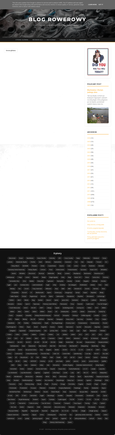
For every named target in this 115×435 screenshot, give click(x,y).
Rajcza (104, 388)
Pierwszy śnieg (29, 384)
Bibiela (26, 300)
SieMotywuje (10, 277)
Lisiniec (28, 277)
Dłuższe (48, 300)
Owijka (104, 319)
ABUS (19, 300)
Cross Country (69, 258)
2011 (88, 191)
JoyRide (104, 361)
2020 (88, 159)
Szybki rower (90, 304)
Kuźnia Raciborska (74, 369)
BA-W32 (20, 342)
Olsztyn (24, 296)
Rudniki (60, 327)
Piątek (46, 323)
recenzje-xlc (80, 308)
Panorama (12, 384)
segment (63, 418)
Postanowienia (82, 323)
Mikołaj (25, 319)
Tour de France (46, 403)
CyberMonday (78, 353)
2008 (88, 202)
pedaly (27, 418)
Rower (21, 258)
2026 (88, 138)
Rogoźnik (44, 327)
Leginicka (37, 372)
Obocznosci (31, 273)
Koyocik (52, 369)
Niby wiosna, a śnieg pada (95, 224)
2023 (88, 148)
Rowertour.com (98, 273)
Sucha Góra (96, 277)
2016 (88, 173)
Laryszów (102, 369)
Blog (103, 346)
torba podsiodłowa (80, 418)
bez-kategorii (72, 285)
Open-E (27, 304)
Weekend (96, 258)
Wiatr (38, 407)
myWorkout (10, 418)
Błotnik (57, 350)
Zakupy (49, 308)
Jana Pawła (59, 361)
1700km (42, 334)
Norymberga (60, 380)
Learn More (92, 4)
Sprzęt (105, 395)
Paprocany (36, 304)
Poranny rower (70, 323)
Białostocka (32, 346)
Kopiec (85, 292)
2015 (88, 177)
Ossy (97, 319)
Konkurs (30, 369)
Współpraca (77, 273)
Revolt (36, 327)
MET (78, 372)
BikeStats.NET (73, 346)
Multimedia (51, 273)
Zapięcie (104, 411)
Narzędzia (11, 304)
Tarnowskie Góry (14, 281)
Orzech (27, 288)
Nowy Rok (40, 281)
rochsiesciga (100, 296)
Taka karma (21, 403)
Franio (11, 315)
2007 (88, 205)
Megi (69, 277)
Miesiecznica (29, 376)
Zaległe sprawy (93, 411)
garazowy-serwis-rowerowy (84, 415)
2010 (88, 194)
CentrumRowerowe (31, 353)
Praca (50, 269)
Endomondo (91, 311)
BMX (69, 288)
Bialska (32, 281)
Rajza (28, 327)
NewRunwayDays (27, 380)
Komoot (56, 315)
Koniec (22, 369)
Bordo (20, 350)
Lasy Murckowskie (26, 372)
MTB (10, 319)
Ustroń (25, 308)
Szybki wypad (62, 399)
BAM (63, 288)
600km (35, 311)
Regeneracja (33, 296)
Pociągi (63, 384)
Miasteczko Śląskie (21, 262)
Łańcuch (91, 418)
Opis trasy (80, 319)
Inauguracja (68, 292)
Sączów (79, 327)
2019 (88, 163)
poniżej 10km (54, 331)
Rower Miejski (55, 392)
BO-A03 (37, 342)
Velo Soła (13, 407)
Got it (101, 4)
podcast (55, 418)
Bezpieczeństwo (103, 342)
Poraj (72, 304)
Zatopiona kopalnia (34, 331)
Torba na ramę (33, 403)
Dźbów (82, 311)
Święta (44, 277)
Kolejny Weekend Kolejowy (43, 315)
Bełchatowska (14, 346)
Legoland (46, 372)
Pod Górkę (72, 384)
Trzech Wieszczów (14, 308)
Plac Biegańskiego (57, 323)
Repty (78, 258)
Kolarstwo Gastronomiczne (84, 365)
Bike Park (52, 346)
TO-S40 (97, 399)
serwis (76, 266)
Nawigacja (60, 319)
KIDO (12, 365)
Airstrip (85, 338)
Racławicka (95, 388)
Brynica (62, 266)
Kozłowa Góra (24, 285)
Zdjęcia (34, 415)
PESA (106, 380)
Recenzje (41, 273)
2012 (88, 187)
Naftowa (41, 319)
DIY (56, 311)
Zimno (42, 415)
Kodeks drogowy (68, 365)
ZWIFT (41, 308)
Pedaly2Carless (36, 323)
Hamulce (95, 288)
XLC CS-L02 (65, 411)
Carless (9, 353)
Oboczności (12, 258)
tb (70, 418)
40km (19, 311)
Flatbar (44, 357)
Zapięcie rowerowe (13, 415)
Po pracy (54, 384)
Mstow (72, 376)
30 (22, 338)
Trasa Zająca (77, 403)
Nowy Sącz (71, 380)
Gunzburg (104, 357)
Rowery (52, 327)
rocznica (64, 331)
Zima (24, 281)
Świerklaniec (30, 258)
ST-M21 (24, 395)
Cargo (105, 350)
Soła (98, 395)
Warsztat (101, 266)
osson (20, 418)
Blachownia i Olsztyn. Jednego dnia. (95, 91)
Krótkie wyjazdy (85, 315)
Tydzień (102, 403)
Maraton (35, 277)
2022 (88, 152)
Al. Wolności (94, 338)
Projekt (104, 384)
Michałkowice (18, 376)
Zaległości (12, 331)
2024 (88, 145)
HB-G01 (18, 361)
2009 (88, 198)
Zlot (45, 331)
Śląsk (84, 331)
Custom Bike (66, 353)
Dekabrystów (65, 311)
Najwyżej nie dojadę (102, 376)
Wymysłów (60, 281)
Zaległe (83, 411)
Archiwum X (10, 342)
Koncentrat (13, 369)
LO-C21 (85, 369)
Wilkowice (48, 288)
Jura (15, 285)
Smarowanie (79, 395)
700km (60, 338)
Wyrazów (44, 411)
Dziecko (87, 288)
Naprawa (50, 319)
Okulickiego (98, 380)
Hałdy (25, 361)
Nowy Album (15, 266)
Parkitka (26, 323)
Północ (21, 327)
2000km (65, 334)
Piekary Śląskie (32, 269)
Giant (40, 262)
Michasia (48, 262)
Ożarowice (68, 262)
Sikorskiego (50, 395)
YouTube (74, 411)
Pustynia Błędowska (64, 388)
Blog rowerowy (57, 19)
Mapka (17, 319)
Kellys (41, 365)
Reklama (37, 392)
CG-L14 (73, 350)
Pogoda (80, 384)
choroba (103, 281)
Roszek (46, 392)
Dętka (10, 357)
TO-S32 (88, 399)
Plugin (46, 384)
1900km (50, 334)
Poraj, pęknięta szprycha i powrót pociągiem (95, 237)
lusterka (97, 415)
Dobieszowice (60, 269)
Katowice (33, 365)
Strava (87, 277)
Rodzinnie (92, 266)
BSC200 (53, 342)
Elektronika (86, 258)
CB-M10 (65, 350)
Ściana (99, 418)
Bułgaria (48, 350)
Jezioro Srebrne (93, 361)
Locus (104, 315)
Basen (50, 311)
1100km (9, 334)
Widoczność (47, 407)
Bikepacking (84, 346)
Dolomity (52, 258)
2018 (88, 166)
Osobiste (89, 319)
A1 (31, 292)
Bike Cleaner (42, 346)
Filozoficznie (23, 357)
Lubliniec (93, 300)
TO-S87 (12, 403)
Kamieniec (75, 300)
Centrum (43, 269)
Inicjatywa (19, 315)
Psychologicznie (11, 327)
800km (42, 311)
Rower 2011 (78, 277)
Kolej (62, 277)
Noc (20, 288)
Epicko (56, 300)
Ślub (106, 418)
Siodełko (60, 395)
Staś (82, 262)
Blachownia (87, 273)
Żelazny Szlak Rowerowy (57, 422)
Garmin (88, 357)
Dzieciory (105, 277)
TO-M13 (80, 399)
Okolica (19, 304)
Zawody (69, 281)
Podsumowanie (72, 269)
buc (71, 415)
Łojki (78, 331)
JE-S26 (50, 361)
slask (71, 331)
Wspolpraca (70, 296)
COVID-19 (89, 350)
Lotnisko (10, 262)
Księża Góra (62, 369)
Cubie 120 (56, 353)
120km (17, 334)
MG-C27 (86, 372)
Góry (10, 361)
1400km (33, 334)
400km (12, 311)
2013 (88, 184)
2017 (88, 170)
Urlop (54, 285)
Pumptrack (52, 388)
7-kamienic (51, 338)
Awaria (14, 273)
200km (73, 334)
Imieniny (42, 361)
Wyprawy (97, 327)
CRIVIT (98, 350)
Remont (43, 296)
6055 (43, 338)
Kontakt (83, 39)
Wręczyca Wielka (13, 411)
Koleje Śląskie (100, 365)
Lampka (96, 315)
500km (27, 311)
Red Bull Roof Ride (15, 392)
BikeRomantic (40, 292)
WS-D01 (33, 308)
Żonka (42, 266)
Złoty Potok (62, 415)
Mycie (79, 376)
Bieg (33, 300)
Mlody (59, 273)
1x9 (58, 334)
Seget (47, 285)
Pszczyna (33, 388)
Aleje (56, 288)
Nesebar (16, 380)
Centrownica (18, 353)
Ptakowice (42, 388)
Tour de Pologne (102, 304)
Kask (26, 365)
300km (104, 308)
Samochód (33, 395)
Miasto (9, 376)
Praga (96, 384)
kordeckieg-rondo (68, 308)
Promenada (13, 388)
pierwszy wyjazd (37, 418)
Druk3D (74, 311)
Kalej (19, 365)
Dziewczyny (58, 292)
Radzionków (57, 262)
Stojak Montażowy (24, 399)
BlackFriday (95, 346)
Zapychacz (25, 415)
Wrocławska (91, 407)
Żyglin (9, 285)
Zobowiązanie (52, 415)
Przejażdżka (15, 292)
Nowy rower (69, 319)
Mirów (47, 376)
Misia (54, 376)
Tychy (95, 403)
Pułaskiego (77, 388)
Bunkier (40, 300)
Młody (101, 292)
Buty (41, 350)
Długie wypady (53, 277)
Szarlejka (51, 399)
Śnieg (44, 422)
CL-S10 (81, 350)
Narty (8, 380)
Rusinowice (73, 392)
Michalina (22, 273)
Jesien (83, 361)
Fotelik (58, 357)
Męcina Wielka (89, 376)
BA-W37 (28, 342)
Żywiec (70, 422)
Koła (106, 285)
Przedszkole (23, 388)
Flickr (51, 357)
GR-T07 (72, 357)
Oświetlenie (11, 323)
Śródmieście (83, 285)
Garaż (80, 357)
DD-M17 (96, 353)
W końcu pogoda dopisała (95, 228)
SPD (17, 395)
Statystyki (95, 39)
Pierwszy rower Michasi (50, 304)
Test (76, 262)
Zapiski (57, 308)
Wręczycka (88, 327)
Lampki (93, 369)
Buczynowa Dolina (31, 350)
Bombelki (25, 266)
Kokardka (28, 315)
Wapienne (30, 407)
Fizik (37, 357)
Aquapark (104, 338)
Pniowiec (34, 266)
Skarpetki (69, 395)
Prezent (105, 323)
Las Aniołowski (12, 372)
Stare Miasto (11, 399)
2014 (88, 180)
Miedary (12, 288)
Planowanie (63, 304)
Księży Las (85, 300)
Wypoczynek (34, 411)
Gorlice (95, 357)
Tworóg (87, 403)
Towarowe (57, 403)
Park (20, 384)
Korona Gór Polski (41, 369)
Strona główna (22, 39)
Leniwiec (67, 273)
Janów (68, 361)
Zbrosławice (90, 296)
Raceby (86, 388)
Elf (16, 357)
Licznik (65, 372)
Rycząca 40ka (84, 392)
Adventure (77, 338)
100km (89, 308)
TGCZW (72, 399)
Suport (43, 399)
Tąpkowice (50, 281)
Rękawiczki (94, 392)
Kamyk (78, 292)
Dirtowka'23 (77, 288)
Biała (23, 346)
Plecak (39, 384)
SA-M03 (103, 392)
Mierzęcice (103, 300)
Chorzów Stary (45, 353)
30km (36, 338)
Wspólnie (80, 296)
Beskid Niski (69, 342)
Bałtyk (60, 342)
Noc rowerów (49, 380)
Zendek (78, 281)
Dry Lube (105, 353)
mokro (106, 415)
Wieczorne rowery (60, 407)
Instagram (51, 39)
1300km (25, 334)
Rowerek (80, 304)
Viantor (22, 407)
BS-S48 (45, 342)
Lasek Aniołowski (37, 285)
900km (68, 338)
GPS (59, 258)
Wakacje (94, 281)
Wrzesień (101, 407)
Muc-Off (33, 319)
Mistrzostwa (63, 376)
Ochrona (80, 380)
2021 (88, 156)
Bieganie (86, 281)
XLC (106, 262)
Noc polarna (91, 221)
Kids (48, 365)
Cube (68, 266)
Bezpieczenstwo (90, 342)
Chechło (33, 262)
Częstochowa (52, 266)
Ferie (100, 285)
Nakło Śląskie (14, 296)
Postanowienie (95, 323)
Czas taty (88, 353)
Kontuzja (75, 315)
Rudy (64, 392)
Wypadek (24, 411)
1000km (11, 300)
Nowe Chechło (41, 258)
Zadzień (106, 327)
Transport (67, 403)
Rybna (51, 296)
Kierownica (56, 365)
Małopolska (103, 372)
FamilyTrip (102, 311)
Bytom (49, 292)
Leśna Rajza (56, 372)
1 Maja (20, 277)
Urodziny (62, 285)
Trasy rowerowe (37, 288)
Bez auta (79, 342)
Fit (32, 357)
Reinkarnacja (27, 392)
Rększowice (69, 327)
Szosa (104, 258)
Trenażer (98, 262)
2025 (88, 141)
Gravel (83, 266)
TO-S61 (105, 399)
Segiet (42, 395)
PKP (19, 323)
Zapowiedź (22, 331)
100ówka (102, 331)
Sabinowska (59, 296)
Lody (72, 372)
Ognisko (88, 380)
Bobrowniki (11, 350)
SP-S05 (10, 395)
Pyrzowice (83, 269)
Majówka (93, 292)
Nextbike (38, 380)
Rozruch (24, 292)
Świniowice (93, 331)
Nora (103, 288)
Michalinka (104, 269)
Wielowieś (71, 407)
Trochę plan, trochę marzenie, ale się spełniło (97, 232)
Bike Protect (62, 346)
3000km (28, 338)
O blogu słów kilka (67, 39)
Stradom (35, 399)
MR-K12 (94, 372)
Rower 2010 (93, 269)
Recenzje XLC (38, 39)
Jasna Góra (65, 300)
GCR (65, 357)
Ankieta (93, 285)
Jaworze (76, 361)
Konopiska (66, 315)
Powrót (89, 384)
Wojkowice (81, 407)
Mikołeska (39, 376)
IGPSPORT (33, 361)
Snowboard (90, 395)
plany (47, 418)
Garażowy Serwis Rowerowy (16, 269)
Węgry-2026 (54, 411)
